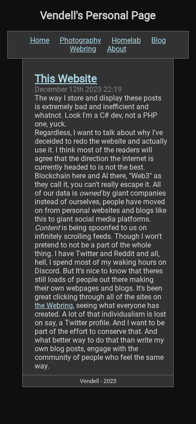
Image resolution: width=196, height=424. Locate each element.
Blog (158, 40)
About (116, 49)
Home (39, 40)
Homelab (126, 40)
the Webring (54, 305)
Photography (80, 40)
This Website (66, 78)
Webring (83, 49)
